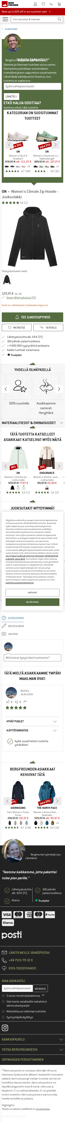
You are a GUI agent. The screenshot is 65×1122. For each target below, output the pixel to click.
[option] (32, 237)
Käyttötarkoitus (17, 730)
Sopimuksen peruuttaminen (23, 1059)
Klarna (16, 900)
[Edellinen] (9, 145)
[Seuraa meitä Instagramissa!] (8, 1028)
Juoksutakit (11, 29)
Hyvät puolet (15, 721)
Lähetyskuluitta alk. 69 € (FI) (25, 337)
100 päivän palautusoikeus (23, 341)
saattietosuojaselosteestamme (20, 583)
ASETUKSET (32, 592)
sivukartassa (43, 1109)
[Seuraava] (56, 145)
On (4, 191)
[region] (32, 561)
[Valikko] (5, 19)
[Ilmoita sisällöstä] (25, 702)
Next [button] (59, 389)
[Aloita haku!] (59, 19)
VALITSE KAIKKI (32, 602)
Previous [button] (6, 389)
